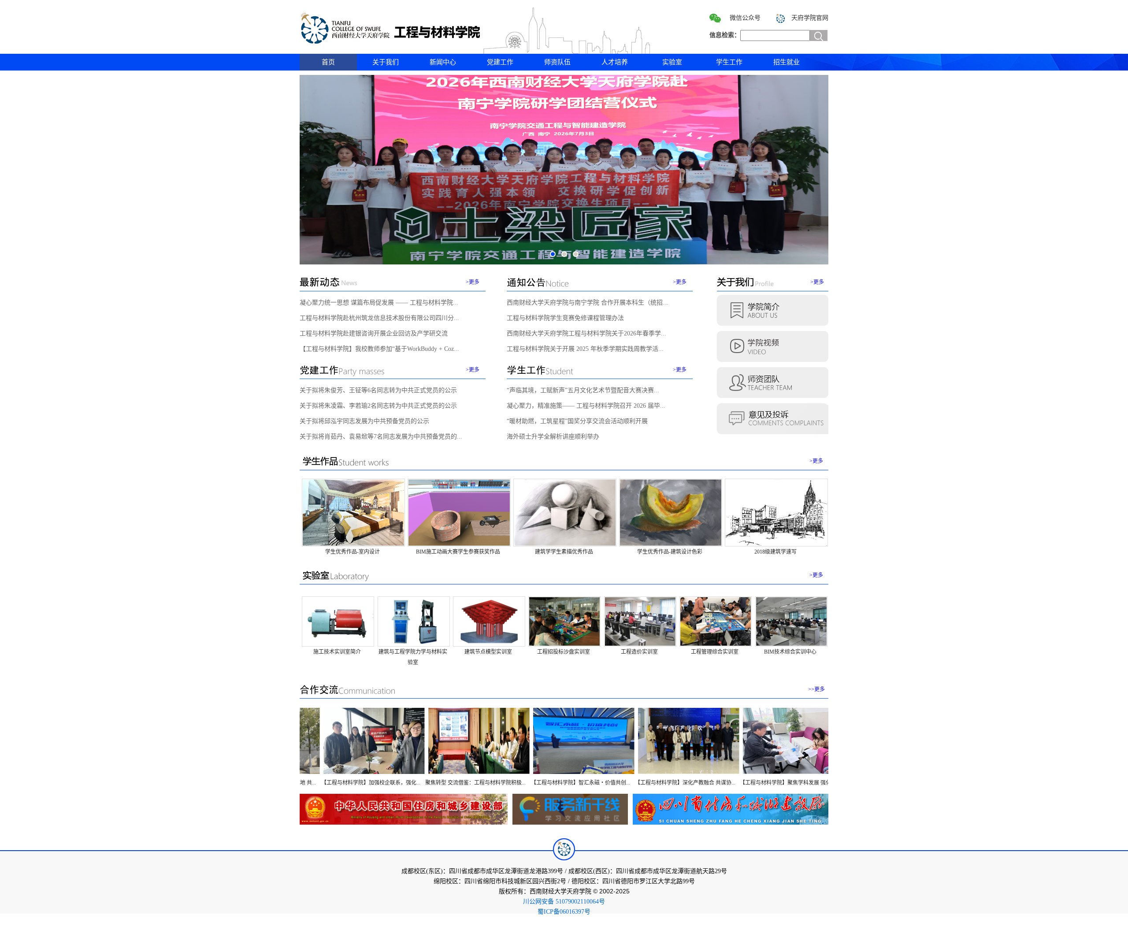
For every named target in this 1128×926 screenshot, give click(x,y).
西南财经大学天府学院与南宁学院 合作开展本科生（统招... (587, 302)
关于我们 (385, 62)
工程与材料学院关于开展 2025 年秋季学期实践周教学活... (585, 349)
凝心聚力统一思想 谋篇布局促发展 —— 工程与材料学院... (379, 302)
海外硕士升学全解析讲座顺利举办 (553, 436)
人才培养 (614, 62)
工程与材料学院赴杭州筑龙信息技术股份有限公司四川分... (379, 318)
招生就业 (786, 62)
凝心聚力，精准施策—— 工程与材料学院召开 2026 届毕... (586, 405)
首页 (328, 62)
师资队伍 (557, 62)
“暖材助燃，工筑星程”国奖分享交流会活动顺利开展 (577, 421)
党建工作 (500, 62)
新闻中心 (443, 62)
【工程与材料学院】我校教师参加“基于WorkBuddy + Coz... (379, 349)
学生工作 (729, 62)
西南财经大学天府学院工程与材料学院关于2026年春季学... (586, 333)
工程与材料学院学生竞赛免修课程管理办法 (565, 318)
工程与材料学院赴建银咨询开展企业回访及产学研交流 (374, 333)
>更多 (472, 282)
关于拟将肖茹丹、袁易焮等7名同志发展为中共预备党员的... (381, 436)
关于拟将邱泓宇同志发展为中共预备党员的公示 (364, 421)
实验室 (672, 62)
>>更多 (816, 689)
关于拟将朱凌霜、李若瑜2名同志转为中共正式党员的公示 (378, 405)
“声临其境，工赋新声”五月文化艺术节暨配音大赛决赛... (583, 390)
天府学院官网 (809, 18)
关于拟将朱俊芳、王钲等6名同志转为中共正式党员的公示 (378, 390)
